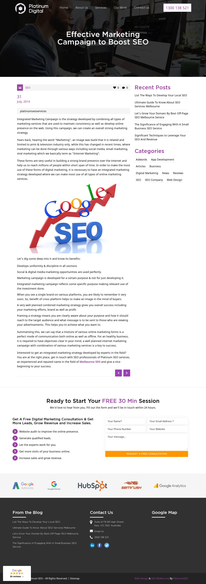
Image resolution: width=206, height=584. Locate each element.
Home (64, 7)
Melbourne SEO (90, 362)
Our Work (120, 7)
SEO (27, 87)
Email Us (99, 531)
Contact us (141, 7)
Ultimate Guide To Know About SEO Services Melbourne (44, 528)
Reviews (178, 173)
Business (155, 166)
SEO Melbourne (160, 578)
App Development (162, 159)
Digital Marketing (147, 173)
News (165, 173)
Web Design (174, 180)
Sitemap (74, 578)
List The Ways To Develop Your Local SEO (161, 95)
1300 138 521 (177, 7)
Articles (141, 166)
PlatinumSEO (180, 578)
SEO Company (154, 180)
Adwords (141, 159)
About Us (81, 7)
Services (101, 7)
